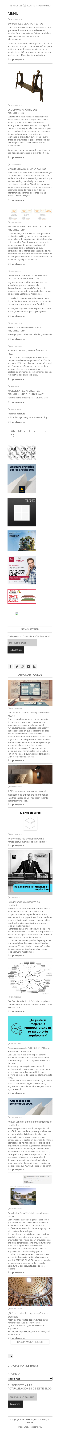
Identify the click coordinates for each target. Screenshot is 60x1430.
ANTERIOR (18, 431)
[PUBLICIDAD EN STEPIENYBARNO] (22, 452)
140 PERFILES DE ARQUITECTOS (25, 23)
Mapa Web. (23, 1427)
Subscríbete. (36, 1427)
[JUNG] (22, 511)
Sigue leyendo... (17, 59)
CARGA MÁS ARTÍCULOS (30, 1341)
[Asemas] (30, 1)
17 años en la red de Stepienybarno (26, 838)
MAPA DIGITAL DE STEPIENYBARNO (27, 169)
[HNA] (22, 569)
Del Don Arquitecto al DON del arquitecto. (29, 1001)
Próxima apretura (16, 413)
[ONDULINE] (22, 596)
